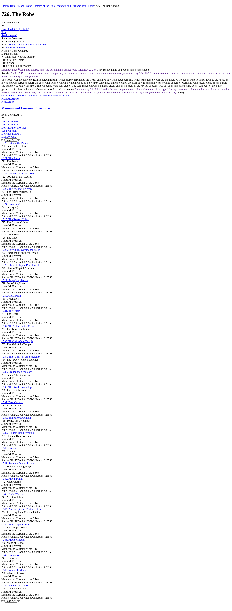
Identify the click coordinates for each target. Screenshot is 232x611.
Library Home (9, 5)
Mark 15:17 (74, 73)
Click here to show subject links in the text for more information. (35, 95)
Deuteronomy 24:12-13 (115, 91)
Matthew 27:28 (48, 69)
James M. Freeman (16, 47)
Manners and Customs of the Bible (36, 5)
